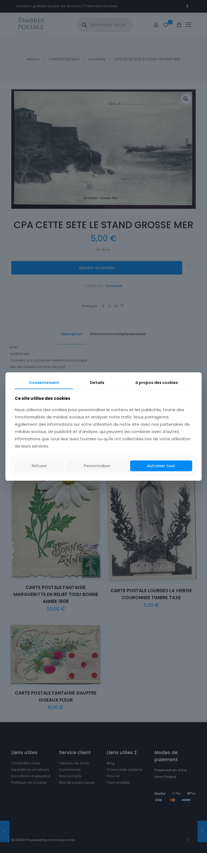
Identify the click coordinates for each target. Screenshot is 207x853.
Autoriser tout (161, 466)
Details (97, 382)
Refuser (39, 466)
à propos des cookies (156, 382)
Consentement (44, 382)
